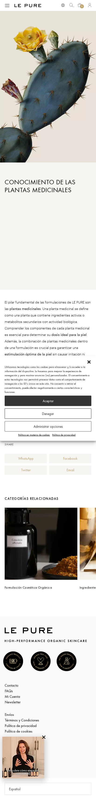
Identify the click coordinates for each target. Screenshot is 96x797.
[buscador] (63, 5)
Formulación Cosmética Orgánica (28, 587)
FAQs (9, 691)
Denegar (48, 413)
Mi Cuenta (12, 696)
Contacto (11, 685)
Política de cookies (18, 731)
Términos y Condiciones (22, 720)
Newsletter (13, 702)
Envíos (9, 714)
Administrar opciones (48, 426)
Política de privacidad (63, 435)
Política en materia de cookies (34, 435)
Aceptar (48, 400)
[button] (89, 362)
